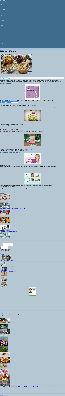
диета (6, 386)
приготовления (29, 386)
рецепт (38, 386)
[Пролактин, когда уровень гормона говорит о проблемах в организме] (5, 230)
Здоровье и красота (3, 50)
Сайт (0, 248)
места (12, 386)
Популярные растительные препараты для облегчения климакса (8, 78)
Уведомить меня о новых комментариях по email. (5, 249)
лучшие (10, 386)
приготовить (26, 386)
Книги (2, 43)
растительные (5, 191)
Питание (2, 25)
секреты (42, 386)
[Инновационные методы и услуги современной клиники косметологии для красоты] (4, 280)
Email (0, 247)
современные (46, 386)
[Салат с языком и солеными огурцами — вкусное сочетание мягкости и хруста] (3, 368)
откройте (17, 386)
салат (41, 386)
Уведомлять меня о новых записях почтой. (5, 250)
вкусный (1, 386)
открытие (19, 386)
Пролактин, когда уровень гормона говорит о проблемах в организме (8, 231)
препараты (3, 191)
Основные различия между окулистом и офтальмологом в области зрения (8, 266)
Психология (2, 20)
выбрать (4, 386)
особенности (14, 386)
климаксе (1, 191)
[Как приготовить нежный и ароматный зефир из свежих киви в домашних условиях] (5, 385)
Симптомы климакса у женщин (5, 77)
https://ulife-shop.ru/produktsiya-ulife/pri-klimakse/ (36, 107)
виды (0, 386)
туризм (48, 386)
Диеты (2, 30)
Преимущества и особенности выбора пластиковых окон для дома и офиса (8, 271)
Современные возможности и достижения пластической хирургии (7, 260)
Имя (0, 246)
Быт (1, 15)
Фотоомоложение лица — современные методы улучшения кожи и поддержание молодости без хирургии (13, 208)
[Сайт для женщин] (3, 1)
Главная (1, 50)
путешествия (35, 386)
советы (44, 386)
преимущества (22, 386)
